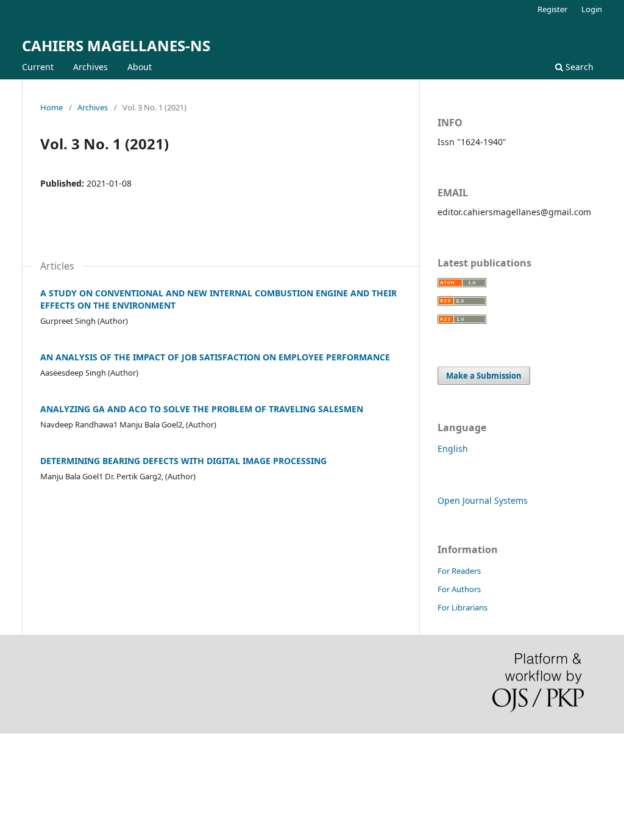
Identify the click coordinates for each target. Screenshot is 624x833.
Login (591, 9)
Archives (90, 67)
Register (552, 9)
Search (578, 67)
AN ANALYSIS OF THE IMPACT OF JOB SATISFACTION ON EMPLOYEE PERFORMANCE (215, 357)
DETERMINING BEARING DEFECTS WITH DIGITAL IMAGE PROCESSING (183, 461)
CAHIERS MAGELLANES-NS (116, 45)
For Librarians (463, 607)
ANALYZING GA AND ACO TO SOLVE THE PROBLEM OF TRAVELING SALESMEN (201, 409)
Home (51, 107)
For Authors (459, 589)
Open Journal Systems (483, 500)
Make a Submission (484, 375)
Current (38, 67)
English (453, 448)
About (139, 67)
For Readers (459, 570)
